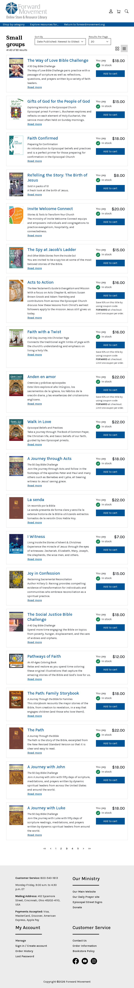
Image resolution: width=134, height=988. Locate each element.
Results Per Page (98, 36)
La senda (35, 499)
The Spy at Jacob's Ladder (51, 249)
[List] (124, 48)
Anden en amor (41, 376)
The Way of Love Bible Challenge (57, 60)
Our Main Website (84, 891)
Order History (24, 951)
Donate (77, 907)
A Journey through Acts (49, 458)
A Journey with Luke (46, 807)
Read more (34, 87)
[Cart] (119, 11)
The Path (35, 729)
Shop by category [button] (13, 24)
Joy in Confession (43, 573)
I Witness (36, 536)
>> (89, 848)
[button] (111, 11)
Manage (20, 940)
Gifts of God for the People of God (58, 101)
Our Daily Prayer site (86, 896)
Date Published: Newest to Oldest (58, 41)
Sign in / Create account (31, 945)
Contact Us (80, 940)
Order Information (85, 945)
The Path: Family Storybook (53, 693)
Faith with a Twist (44, 331)
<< (44, 848)
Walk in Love (39, 421)
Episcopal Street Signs (87, 902)
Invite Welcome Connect (50, 208)
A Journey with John (46, 766)
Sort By (39, 36)
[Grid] (117, 48)
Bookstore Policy (84, 951)
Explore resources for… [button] (44, 24)
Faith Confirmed (42, 138)
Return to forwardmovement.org (84, 24)
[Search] (127, 11)
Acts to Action (40, 282)
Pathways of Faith (44, 656)
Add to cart (110, 73)
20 (92, 41)
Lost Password (24, 956)
